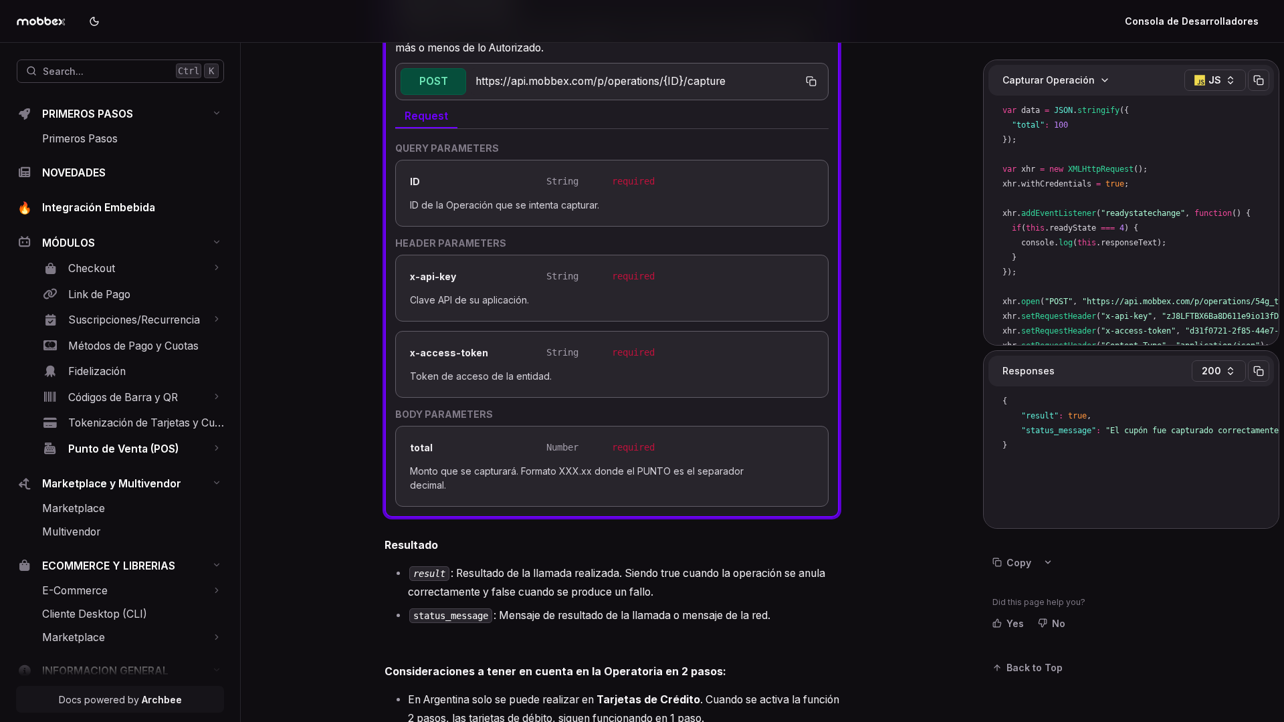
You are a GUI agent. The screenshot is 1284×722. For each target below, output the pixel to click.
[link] (120, 114)
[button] (217, 113)
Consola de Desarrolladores (1192, 21)
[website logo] (47, 21)
